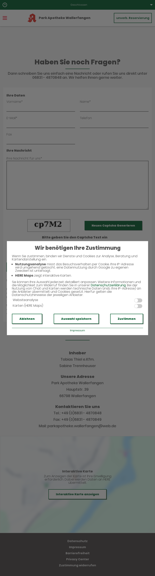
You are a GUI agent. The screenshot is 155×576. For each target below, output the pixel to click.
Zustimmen (127, 319)
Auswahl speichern (76, 319)
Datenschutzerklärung (108, 285)
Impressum (77, 330)
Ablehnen (27, 319)
